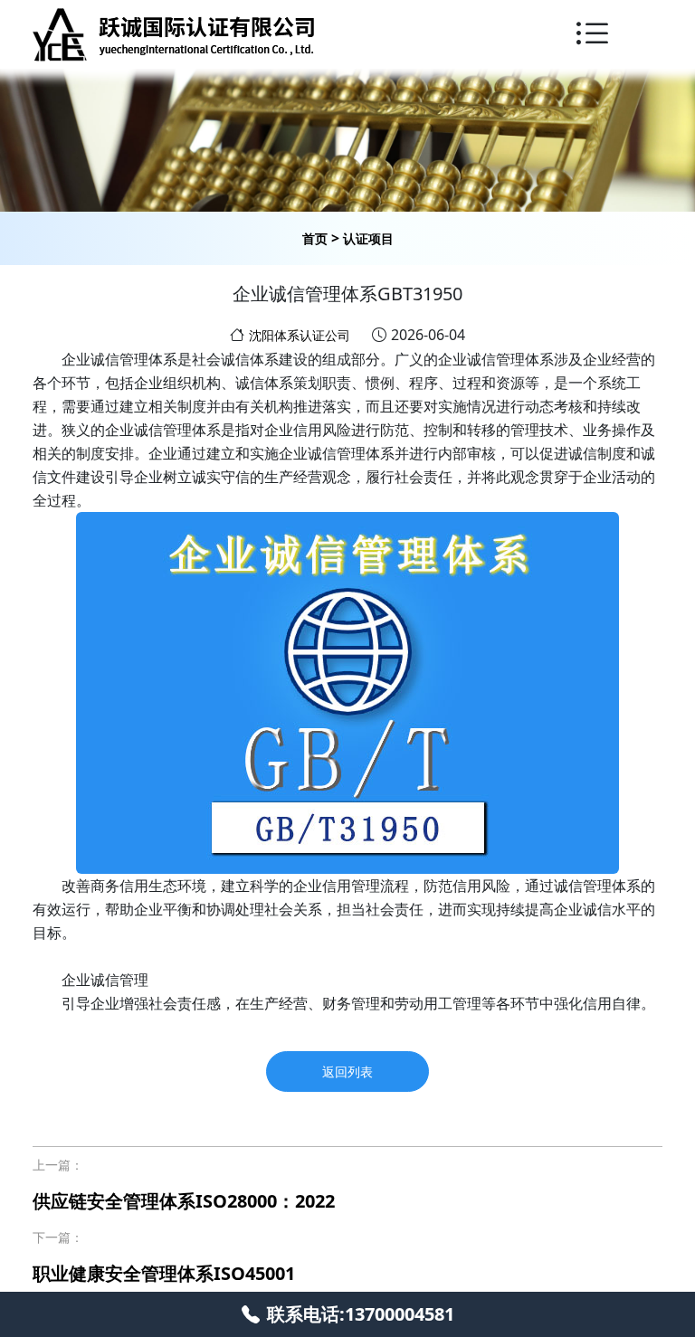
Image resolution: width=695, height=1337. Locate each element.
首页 (315, 238)
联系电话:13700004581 (360, 1314)
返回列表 (347, 1071)
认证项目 (368, 238)
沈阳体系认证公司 (299, 335)
